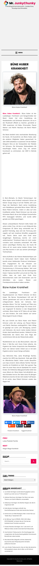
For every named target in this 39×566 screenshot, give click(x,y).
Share (9, 422)
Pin (25, 422)
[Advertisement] (19, 29)
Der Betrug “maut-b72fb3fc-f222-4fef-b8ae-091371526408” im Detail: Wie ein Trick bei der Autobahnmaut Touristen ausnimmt (18, 521)
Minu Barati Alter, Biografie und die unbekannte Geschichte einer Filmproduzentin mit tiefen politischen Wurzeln (18, 542)
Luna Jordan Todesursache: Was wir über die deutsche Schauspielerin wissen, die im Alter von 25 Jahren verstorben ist (20, 549)
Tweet (17, 422)
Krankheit (16, 431)
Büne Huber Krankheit (11, 113)
